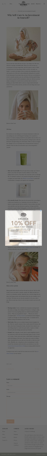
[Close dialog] (40, 210)
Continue (23, 240)
